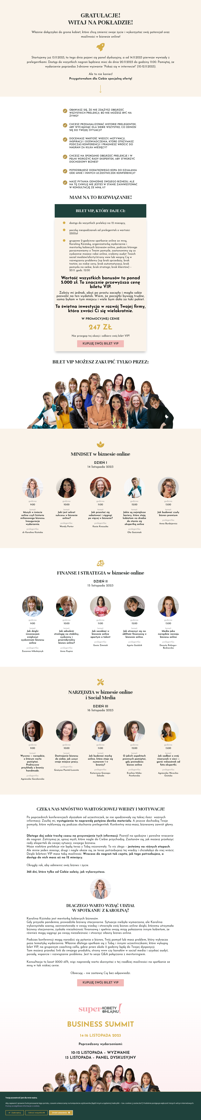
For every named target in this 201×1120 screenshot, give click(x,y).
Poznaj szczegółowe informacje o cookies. (22, 1106)
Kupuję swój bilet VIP (100, 343)
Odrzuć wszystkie (35, 1113)
